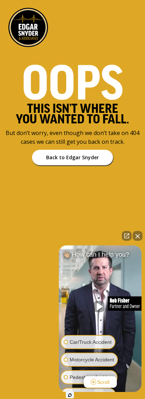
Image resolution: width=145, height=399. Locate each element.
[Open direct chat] (127, 236)
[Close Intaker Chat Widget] (138, 236)
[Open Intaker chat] (70, 395)
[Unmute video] (100, 307)
